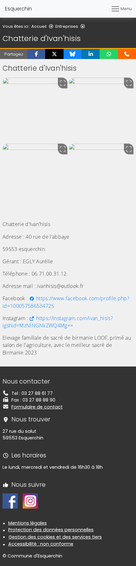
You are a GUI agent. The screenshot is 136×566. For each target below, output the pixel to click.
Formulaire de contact (37, 407)
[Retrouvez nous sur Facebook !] (10, 500)
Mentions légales (27, 523)
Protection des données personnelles (51, 530)
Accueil (38, 26)
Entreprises (66, 26)
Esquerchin (18, 8)
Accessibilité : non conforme (40, 544)
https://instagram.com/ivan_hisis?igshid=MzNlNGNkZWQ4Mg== (58, 322)
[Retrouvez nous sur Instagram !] (30, 500)
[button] (36, 54)
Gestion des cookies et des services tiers (55, 537)
